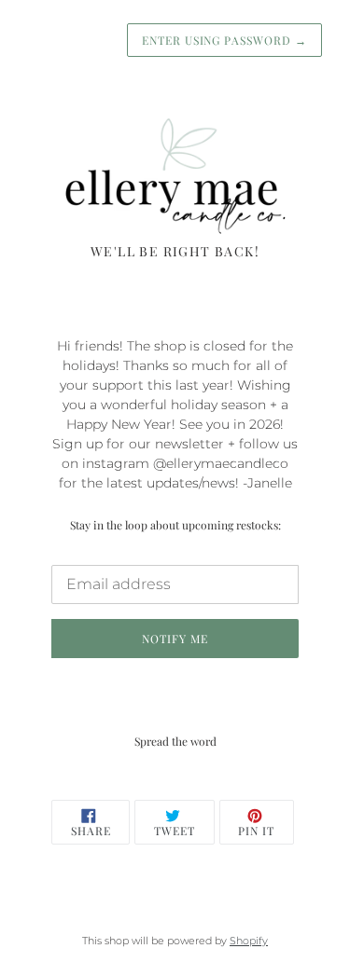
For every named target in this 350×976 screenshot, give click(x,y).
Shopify (249, 940)
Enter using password (224, 40)
